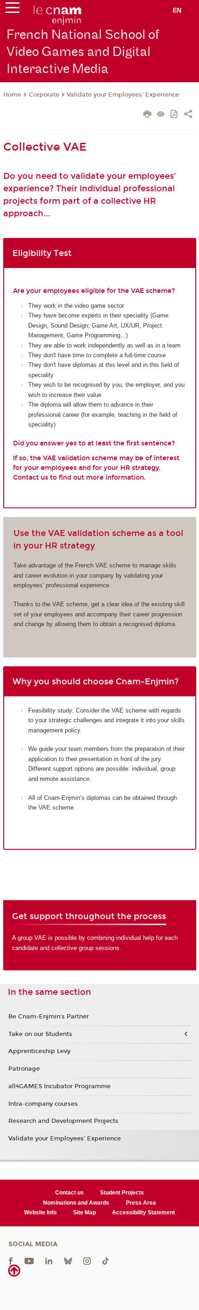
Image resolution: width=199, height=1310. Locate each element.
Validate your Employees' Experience (123, 94)
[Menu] (12, 10)
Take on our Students (40, 1034)
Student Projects (122, 1192)
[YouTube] (29, 1260)
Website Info (40, 1212)
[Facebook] (10, 1260)
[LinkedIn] (49, 1260)
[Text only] (161, 114)
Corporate (44, 94)
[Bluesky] (68, 1260)
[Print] (147, 115)
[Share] (188, 115)
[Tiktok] (105, 1260)
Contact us (69, 1192)
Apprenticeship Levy (39, 1051)
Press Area (141, 1203)
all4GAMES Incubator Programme (59, 1086)
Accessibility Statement (143, 1212)
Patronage (24, 1068)
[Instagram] (87, 1260)
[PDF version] (175, 114)
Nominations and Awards (76, 1203)
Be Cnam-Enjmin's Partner (48, 1016)
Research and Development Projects (63, 1121)
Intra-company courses (43, 1104)
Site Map (84, 1212)
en (177, 10)
